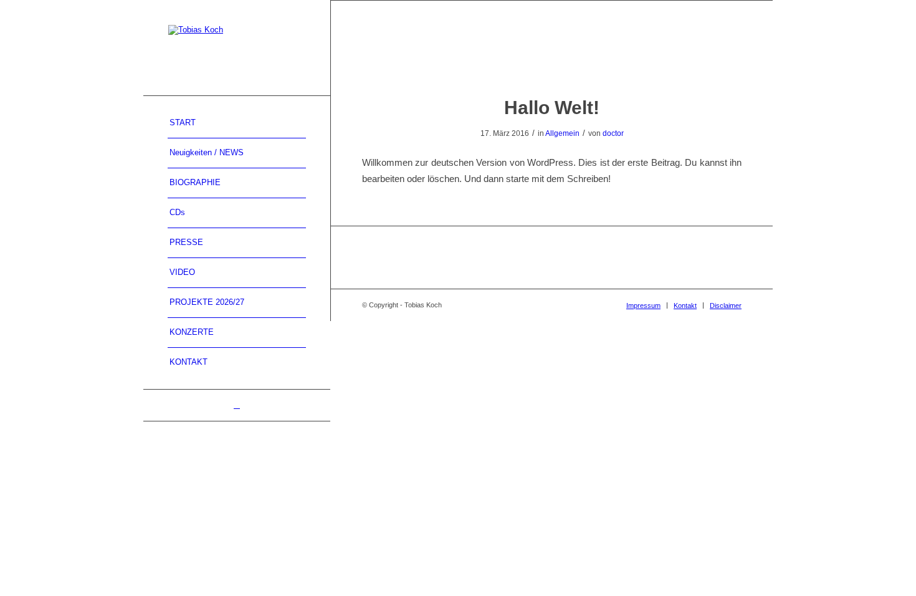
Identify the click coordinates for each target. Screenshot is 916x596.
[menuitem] (237, 123)
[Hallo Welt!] (552, 61)
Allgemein (562, 133)
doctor (613, 133)
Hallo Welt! (551, 107)
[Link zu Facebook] (236, 405)
